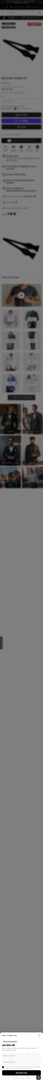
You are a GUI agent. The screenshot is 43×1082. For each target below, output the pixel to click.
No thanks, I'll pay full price (21, 1078)
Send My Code (21, 1073)
